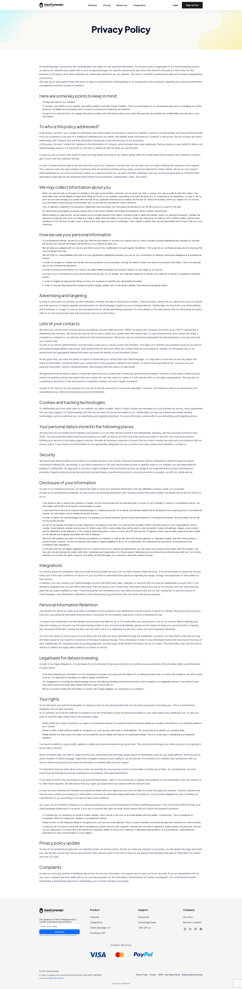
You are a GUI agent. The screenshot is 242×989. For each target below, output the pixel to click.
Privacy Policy (57, 935)
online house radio (130, 986)
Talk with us (144, 927)
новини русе (110, 986)
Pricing (106, 5)
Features (92, 5)
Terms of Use (141, 975)
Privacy (152, 975)
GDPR (160, 975)
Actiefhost (126, 983)
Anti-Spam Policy (172, 975)
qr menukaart (119, 986)
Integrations (140, 5)
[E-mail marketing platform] (52, 5)
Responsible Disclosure (192, 975)
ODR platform (58, 978)
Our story (188, 917)
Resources (122, 5)
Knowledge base (147, 922)
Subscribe (59, 932)
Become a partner (192, 922)
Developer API (97, 933)
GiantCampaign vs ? (100, 927)
